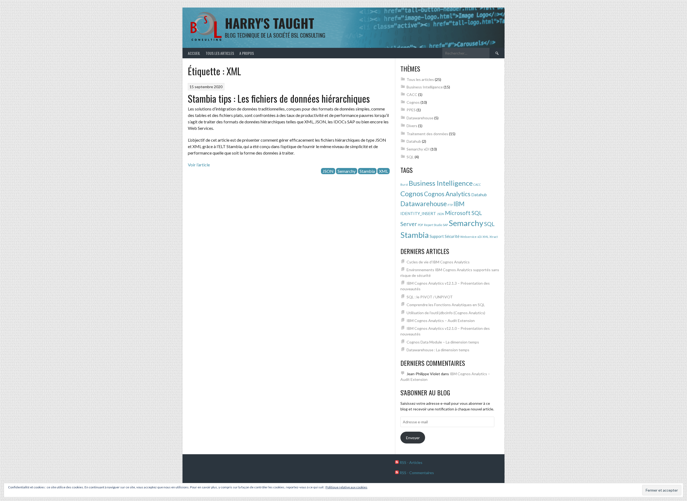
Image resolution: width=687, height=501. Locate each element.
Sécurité (452, 236)
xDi (479, 236)
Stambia (367, 171)
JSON (328, 171)
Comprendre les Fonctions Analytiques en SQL (446, 304)
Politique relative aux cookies (346, 487)
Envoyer (413, 437)
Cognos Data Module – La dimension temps (443, 342)
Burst (404, 184)
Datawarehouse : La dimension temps (438, 350)
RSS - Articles (410, 462)
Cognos (413, 102)
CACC (412, 94)
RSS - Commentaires (416, 472)
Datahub (414, 141)
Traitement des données (427, 133)
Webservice (468, 236)
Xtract (493, 236)
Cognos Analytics (447, 194)
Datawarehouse (420, 118)
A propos (246, 53)
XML (383, 171)
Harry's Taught (269, 23)
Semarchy (347, 171)
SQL (410, 157)
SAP (445, 225)
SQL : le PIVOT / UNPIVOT (430, 297)
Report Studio (433, 225)
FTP (450, 205)
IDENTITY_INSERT (418, 213)
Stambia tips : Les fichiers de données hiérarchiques (279, 98)
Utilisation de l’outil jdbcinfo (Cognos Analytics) (446, 312)
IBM (459, 203)
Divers (412, 125)
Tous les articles (220, 53)
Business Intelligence (425, 87)
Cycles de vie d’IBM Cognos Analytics (438, 262)
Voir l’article (199, 164)
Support (437, 236)
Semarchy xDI (418, 149)
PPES (411, 110)
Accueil (194, 53)
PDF (420, 225)
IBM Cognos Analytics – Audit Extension (441, 320)
